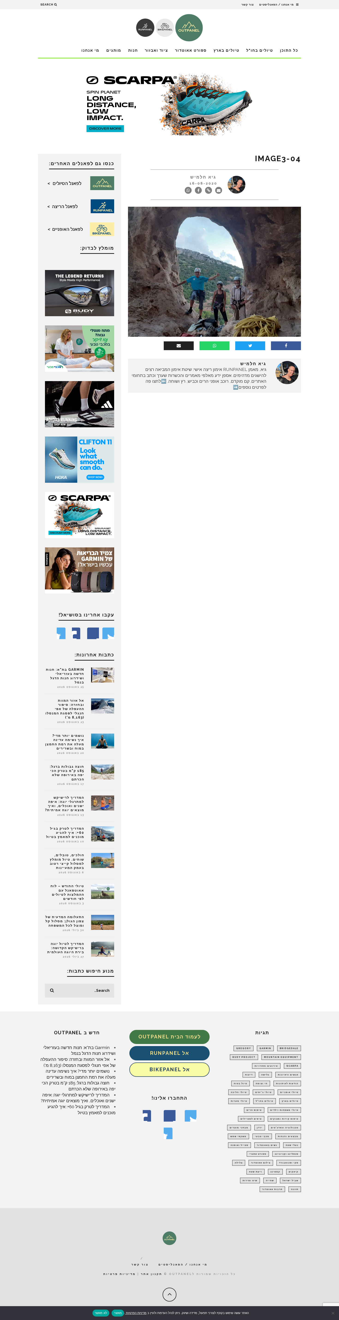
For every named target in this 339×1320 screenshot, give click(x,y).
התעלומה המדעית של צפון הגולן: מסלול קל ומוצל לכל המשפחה (64, 921)
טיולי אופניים (289, 1092)
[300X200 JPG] (79, 403)
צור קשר (247, 4)
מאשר (118, 1313)
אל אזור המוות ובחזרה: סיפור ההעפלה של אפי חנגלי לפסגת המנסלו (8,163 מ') (64, 709)
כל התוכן (289, 50)
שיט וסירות (250, 1180)
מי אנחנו (90, 50)
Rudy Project (244, 1057)
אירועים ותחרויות (266, 1066)
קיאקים (293, 1172)
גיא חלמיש (203, 177)
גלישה (265, 1075)
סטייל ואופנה (239, 1145)
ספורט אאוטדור (191, 50)
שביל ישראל (290, 1180)
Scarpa (292, 1066)
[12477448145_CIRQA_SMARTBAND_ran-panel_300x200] (79, 570)
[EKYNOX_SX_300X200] (79, 292)
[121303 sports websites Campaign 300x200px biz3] (79, 348)
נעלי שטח (292, 1145)
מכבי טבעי (262, 1136)
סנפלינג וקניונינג (286, 1154)
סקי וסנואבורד (288, 1163)
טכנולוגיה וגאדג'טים (284, 1127)
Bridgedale (289, 1048)
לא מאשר (101, 1313)
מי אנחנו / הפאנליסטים (276, 4)
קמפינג (275, 1172)
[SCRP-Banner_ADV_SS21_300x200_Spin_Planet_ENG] (79, 514)
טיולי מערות (239, 1101)
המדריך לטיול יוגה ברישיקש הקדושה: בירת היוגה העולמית (65, 948)
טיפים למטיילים (251, 1119)
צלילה (239, 1163)
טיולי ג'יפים (263, 1092)
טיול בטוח (240, 1083)
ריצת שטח (255, 1172)
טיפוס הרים (254, 1110)
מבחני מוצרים (239, 1127)
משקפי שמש (238, 1136)
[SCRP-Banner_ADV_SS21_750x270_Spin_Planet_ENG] (169, 103)
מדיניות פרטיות (119, 1274)
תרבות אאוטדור (272, 1189)
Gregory (243, 1048)
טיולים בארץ (226, 50)
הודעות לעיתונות (287, 1083)
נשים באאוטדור (267, 1145)
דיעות (249, 1075)
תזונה (294, 1189)
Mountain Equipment (281, 1057)
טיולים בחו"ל (259, 50)
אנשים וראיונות (288, 1075)
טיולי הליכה (239, 1092)
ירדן (259, 1127)
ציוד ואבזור (156, 50)
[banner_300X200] (79, 459)
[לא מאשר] (333, 1313)
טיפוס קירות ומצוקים (284, 1119)
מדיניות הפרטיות (135, 1313)
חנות (133, 50)
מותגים (113, 50)
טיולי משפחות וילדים (284, 1110)
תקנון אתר (151, 1274)
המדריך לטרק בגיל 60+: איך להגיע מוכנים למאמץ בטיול (65, 833)
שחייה (270, 1180)
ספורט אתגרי (257, 1154)
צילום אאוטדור (261, 1163)
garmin (265, 1048)
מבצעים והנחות (288, 1136)
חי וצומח (262, 1083)
